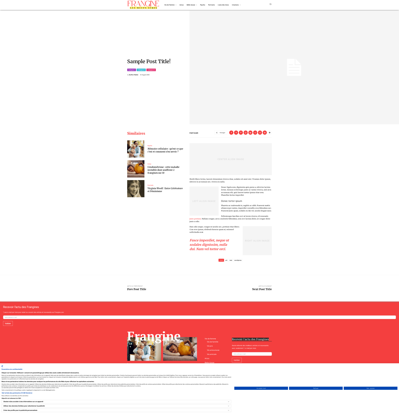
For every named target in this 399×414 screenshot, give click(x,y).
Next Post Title (262, 289)
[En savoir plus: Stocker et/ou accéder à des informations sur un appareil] (228, 402)
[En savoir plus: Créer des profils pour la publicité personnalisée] (228, 410)
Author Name (133, 74)
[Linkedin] (250, 133)
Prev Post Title (136, 289)
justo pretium (195, 219)
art (226, 260)
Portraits (150, 185)
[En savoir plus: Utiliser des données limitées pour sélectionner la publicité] (228, 406)
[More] (269, 133)
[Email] (260, 133)
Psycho (150, 145)
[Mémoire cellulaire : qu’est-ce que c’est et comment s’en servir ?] (135, 149)
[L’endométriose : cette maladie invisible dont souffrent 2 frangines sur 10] (135, 168)
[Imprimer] (265, 133)
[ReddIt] (255, 133)
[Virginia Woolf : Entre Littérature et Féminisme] (135, 188)
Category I (131, 70)
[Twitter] (236, 133)
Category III (151, 70)
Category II (141, 70)
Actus (149, 164)
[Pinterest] (241, 133)
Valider (8, 323)
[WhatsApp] (246, 133)
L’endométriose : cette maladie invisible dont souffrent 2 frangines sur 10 (163, 170)
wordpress (237, 260)
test (231, 260)
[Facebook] (231, 133)
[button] (270, 4)
